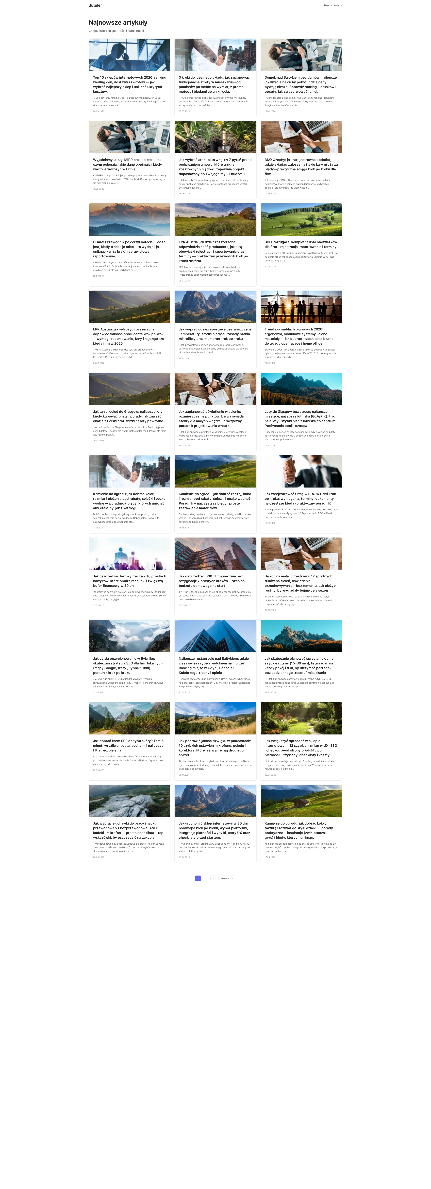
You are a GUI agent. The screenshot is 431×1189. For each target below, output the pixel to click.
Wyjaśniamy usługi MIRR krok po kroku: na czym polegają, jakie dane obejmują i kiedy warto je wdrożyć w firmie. (127, 164)
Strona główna (332, 5)
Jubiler (95, 5)
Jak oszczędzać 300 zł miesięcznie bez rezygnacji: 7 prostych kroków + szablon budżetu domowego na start (212, 581)
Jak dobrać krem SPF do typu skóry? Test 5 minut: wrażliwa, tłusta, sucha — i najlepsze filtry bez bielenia (128, 745)
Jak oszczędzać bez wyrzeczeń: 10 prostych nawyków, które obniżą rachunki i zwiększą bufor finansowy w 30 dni (129, 581)
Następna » (227, 878)
